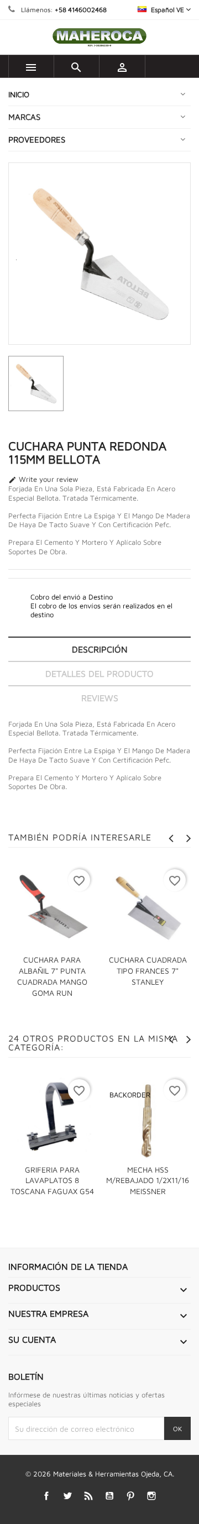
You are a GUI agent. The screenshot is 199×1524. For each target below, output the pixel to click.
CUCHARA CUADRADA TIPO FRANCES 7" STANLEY (148, 970)
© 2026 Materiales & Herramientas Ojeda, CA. (99, 1473)
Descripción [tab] (100, 649)
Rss (89, 1495)
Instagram (152, 1495)
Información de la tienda (68, 1266)
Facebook (47, 1495)
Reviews (99, 698)
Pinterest (131, 1495)
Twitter (68, 1495)
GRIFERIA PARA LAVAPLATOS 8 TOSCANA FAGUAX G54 (52, 1180)
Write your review (43, 479)
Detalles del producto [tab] (99, 674)
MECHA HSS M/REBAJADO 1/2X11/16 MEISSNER (147, 1180)
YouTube (110, 1495)
